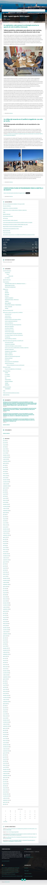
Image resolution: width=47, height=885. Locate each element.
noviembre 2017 (6, 650)
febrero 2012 (5, 789)
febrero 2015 (5, 715)
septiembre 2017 (6, 654)
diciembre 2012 (6, 769)
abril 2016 (5, 687)
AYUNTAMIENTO (7, 388)
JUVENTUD (7, 301)
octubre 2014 (5, 724)
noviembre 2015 (6, 697)
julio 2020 (4, 588)
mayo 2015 (5, 709)
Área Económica (6, 281)
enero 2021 (5, 576)
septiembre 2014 (6, 726)
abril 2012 (5, 785)
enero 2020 (5, 600)
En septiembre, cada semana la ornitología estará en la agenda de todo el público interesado (21, 26)
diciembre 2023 (6, 504)
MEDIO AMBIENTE (8, 303)
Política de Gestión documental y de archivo (11, 392)
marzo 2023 (5, 522)
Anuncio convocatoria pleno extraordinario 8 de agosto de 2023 (14, 193)
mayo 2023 (5, 518)
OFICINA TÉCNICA (8, 379)
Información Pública (6, 371)
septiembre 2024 (6, 485)
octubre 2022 (5, 533)
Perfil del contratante (7, 387)
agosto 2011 (5, 802)
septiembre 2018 (6, 633)
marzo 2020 (5, 596)
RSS (4, 865)
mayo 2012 (5, 783)
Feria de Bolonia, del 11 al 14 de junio (8, 874)
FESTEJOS (7, 296)
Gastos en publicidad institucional (11, 321)
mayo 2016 (5, 685)
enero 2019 (5, 625)
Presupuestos (7, 336)
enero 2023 (5, 527)
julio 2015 (4, 705)
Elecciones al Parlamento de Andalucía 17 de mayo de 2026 (13, 204)
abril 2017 (5, 662)
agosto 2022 (5, 537)
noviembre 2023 (6, 506)
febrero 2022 (5, 549)
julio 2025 (4, 465)
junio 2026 (5, 442)
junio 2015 (5, 707)
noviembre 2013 (6, 746)
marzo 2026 (5, 448)
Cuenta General (8, 316)
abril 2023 (5, 520)
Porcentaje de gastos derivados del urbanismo (13, 333)
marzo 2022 (5, 547)
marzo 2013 (5, 763)
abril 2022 (5, 545)
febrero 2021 (5, 574)
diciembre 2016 (6, 670)
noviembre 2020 (6, 580)
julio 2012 (4, 779)
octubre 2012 (5, 773)
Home (5, 19)
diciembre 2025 (6, 455)
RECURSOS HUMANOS (9, 381)
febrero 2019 (5, 623)
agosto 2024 (5, 487)
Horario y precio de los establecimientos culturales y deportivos (15, 210)
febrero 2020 (5, 598)
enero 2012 (5, 792)
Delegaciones (5, 289)
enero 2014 (5, 742)
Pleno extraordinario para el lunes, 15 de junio (10, 872)
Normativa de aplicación (9, 349)
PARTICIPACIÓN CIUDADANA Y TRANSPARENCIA (13, 304)
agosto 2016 (5, 679)
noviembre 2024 (6, 481)
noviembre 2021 (6, 555)
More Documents (6, 424)
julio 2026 (4, 440)
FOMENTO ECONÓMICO (9, 298)
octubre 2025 (5, 459)
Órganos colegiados (8, 353)
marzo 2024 (5, 498)
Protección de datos (7, 232)
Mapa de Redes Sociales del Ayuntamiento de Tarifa (12, 226)
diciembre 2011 (6, 794)
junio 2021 (5, 566)
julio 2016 (4, 681)
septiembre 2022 (6, 535)
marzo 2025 (5, 473)
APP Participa (5, 218)
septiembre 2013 (6, 750)
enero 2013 (5, 767)
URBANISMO (7, 384)
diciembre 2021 (6, 553)
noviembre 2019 (6, 605)
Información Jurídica (6, 367)
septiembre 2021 (6, 559)
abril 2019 (5, 619)
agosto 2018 (5, 635)
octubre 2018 (5, 631)
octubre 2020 (5, 582)
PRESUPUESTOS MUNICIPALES (10, 287)
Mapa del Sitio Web (6, 230)
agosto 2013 (5, 752)
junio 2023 (5, 516)
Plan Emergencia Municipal (8, 216)
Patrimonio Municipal (8, 358)
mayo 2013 (5, 759)
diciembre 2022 (6, 529)
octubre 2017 (5, 652)
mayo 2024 (5, 494)
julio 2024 (4, 490)
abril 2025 (5, 471)
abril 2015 (5, 711)
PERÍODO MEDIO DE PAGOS (10, 285)
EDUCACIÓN (7, 294)
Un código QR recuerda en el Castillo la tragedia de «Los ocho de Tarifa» (23, 120)
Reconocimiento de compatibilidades (12, 361)
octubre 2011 (5, 798)
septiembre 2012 (6, 775)
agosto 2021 (5, 561)
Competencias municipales (10, 344)
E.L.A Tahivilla (7, 277)
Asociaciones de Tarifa (9, 342)
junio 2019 (5, 615)
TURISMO (6, 308)
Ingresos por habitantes (9, 326)
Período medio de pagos (9, 331)
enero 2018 (5, 646)
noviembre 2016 (6, 672)
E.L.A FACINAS (7, 374)
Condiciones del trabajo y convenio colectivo (13, 346)
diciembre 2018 (6, 627)
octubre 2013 (5, 748)
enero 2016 (5, 693)
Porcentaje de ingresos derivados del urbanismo (14, 335)
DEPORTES (7, 292)
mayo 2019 (5, 617)
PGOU (4, 212)
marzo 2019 (5, 621)
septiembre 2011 (6, 800)
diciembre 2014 (6, 720)
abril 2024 (5, 496)
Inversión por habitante (9, 328)
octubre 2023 (5, 508)
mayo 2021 (5, 568)
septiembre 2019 (6, 609)
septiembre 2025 (6, 461)
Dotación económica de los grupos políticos (13, 319)
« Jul (4, 821)
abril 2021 (5, 570)
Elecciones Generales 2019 (8, 310)
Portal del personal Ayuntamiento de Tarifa (11, 228)
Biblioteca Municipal (6, 214)
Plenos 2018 (11, 276)
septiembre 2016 (6, 676)
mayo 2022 (5, 543)
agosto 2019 (5, 611)
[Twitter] (25, 880)
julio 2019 (4, 613)
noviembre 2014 (6, 722)
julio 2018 (4, 637)
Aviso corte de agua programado (12, 831)
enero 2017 (5, 668)
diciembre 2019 (6, 603)
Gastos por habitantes (9, 322)
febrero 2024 (5, 500)
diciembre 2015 (6, 695)
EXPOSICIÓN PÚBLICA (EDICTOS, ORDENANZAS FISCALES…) (15, 283)
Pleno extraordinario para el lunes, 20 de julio (10, 870)
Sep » (6, 821)
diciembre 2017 (6, 648)
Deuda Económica (8, 317)
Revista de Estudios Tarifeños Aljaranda (10, 220)
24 (20, 818)
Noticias (8, 19)
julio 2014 (4, 730)
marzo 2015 (5, 713)
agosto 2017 (5, 656)
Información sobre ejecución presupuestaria (13, 324)
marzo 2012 (5, 787)
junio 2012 (5, 781)
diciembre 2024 (6, 479)
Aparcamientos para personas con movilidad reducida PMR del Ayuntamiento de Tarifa (19, 234)
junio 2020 (5, 590)
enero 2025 (5, 477)
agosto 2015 (5, 703)
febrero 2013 (5, 765)
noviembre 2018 (6, 629)
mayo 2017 (5, 660)
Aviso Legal (26, 870)
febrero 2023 (5, 524)
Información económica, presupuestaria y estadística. (13, 312)
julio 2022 (4, 539)
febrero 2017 (5, 666)
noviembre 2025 (6, 457)
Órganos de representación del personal (12, 356)
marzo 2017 (5, 664)
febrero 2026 (5, 451)
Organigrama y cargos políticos (10, 351)
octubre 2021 (5, 557)
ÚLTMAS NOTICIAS (6, 394)
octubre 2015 (5, 699)
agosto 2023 (5, 512)
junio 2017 (5, 658)
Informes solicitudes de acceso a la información (15, 365)
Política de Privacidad (28, 876)
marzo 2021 (5, 572)
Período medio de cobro (9, 329)
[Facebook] (22, 880)
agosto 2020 (5, 586)
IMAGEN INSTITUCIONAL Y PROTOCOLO (12, 299)
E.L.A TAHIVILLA (7, 376)
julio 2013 (4, 755)
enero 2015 (5, 718)
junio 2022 (5, 541)
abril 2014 (5, 736)
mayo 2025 (5, 469)
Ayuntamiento (7, 272)
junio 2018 (5, 640)
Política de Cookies (27, 873)
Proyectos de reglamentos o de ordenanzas (13, 369)
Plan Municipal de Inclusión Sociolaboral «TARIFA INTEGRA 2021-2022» (15, 224)
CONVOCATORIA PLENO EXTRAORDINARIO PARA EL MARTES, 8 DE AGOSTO (23, 189)
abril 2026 (5, 446)
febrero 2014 (5, 740)
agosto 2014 (5, 728)
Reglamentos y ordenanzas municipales (10, 208)
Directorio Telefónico (7, 206)
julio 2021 (4, 563)
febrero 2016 (5, 691)
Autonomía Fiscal (8, 314)
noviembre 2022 (6, 531)
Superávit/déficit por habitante (10, 338)
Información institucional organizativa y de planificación (13, 340)
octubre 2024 (5, 483)
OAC (5, 378)
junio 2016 (5, 683)
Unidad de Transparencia (9, 363)
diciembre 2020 (6, 578)
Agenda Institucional (6, 279)
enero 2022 (5, 551)
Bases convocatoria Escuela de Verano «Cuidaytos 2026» (12, 876)
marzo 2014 (5, 738)
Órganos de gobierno (9, 354)
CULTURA (6, 291)
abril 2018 (5, 644)
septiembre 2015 (6, 701)
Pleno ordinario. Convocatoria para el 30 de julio (10, 867)
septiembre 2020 (6, 584)
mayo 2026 (5, 444)
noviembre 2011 (6, 796)
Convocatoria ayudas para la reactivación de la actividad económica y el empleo (17, 222)
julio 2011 (4, 804)
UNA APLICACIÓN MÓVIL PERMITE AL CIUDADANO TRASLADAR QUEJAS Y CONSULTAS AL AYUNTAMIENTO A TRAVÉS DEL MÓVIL (19, 841)
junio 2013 (5, 757)
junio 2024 (5, 492)
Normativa (26, 867)
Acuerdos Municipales (7, 270)
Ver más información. (5, 861)
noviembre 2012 (6, 771)
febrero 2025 (5, 475)
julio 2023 (4, 514)
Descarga (27, 193)
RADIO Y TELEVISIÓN (8, 306)
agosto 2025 (5, 463)
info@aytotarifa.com (29, 857)
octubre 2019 (5, 607)
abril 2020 (5, 594)
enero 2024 (5, 502)
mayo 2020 (5, 592)
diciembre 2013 (6, 744)
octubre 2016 (5, 674)
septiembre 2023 (6, 510)
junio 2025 (5, 467)
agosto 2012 (5, 777)
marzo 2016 (5, 689)
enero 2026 (5, 453)
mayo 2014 (5, 734)
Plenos (8, 274)
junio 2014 (5, 732)
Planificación (7, 359)
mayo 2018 (5, 642)
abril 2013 (5, 761)
